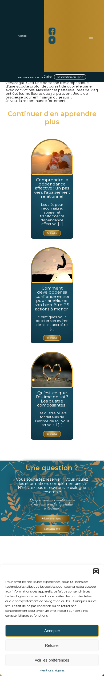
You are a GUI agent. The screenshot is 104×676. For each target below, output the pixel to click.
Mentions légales (52, 670)
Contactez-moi (52, 528)
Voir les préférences (52, 660)
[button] (96, 571)
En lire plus (52, 233)
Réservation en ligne (70, 76)
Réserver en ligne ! (52, 518)
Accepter (52, 630)
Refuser (52, 645)
